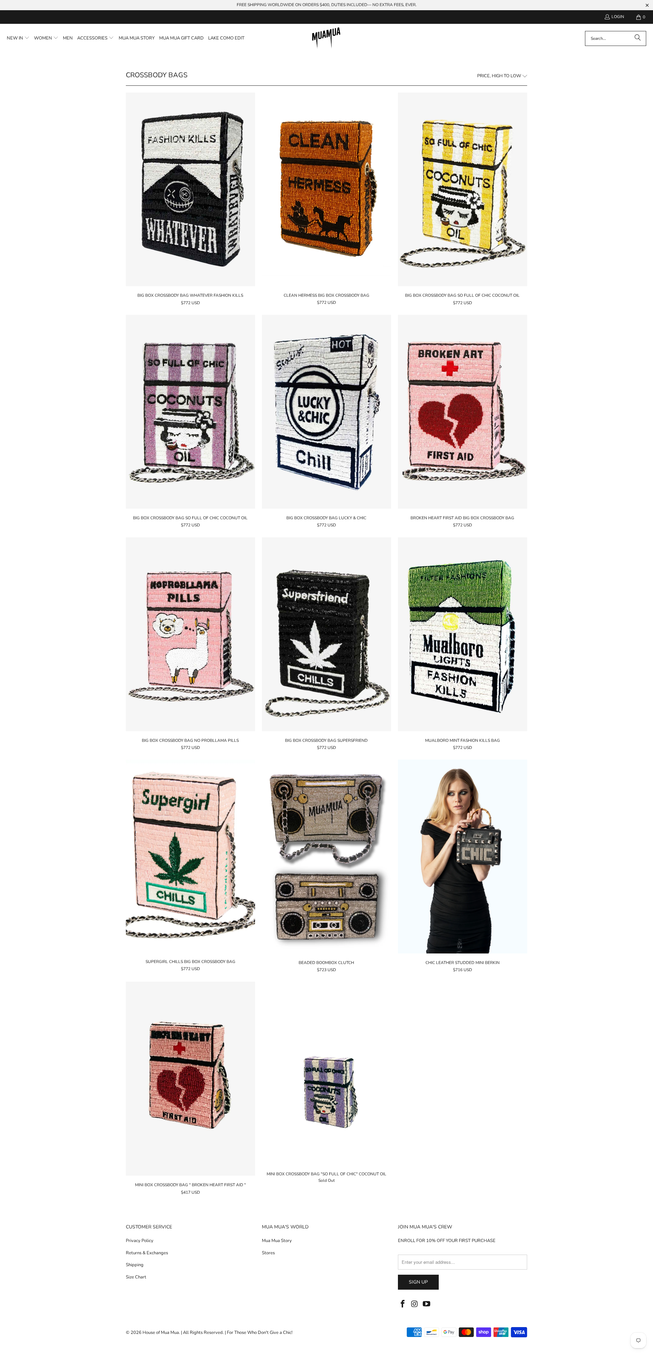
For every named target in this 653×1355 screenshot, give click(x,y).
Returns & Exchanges (147, 1253)
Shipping (135, 1265)
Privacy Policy (139, 1241)
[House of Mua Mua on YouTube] (426, 1304)
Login (618, 16)
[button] (18, 38)
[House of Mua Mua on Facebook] (403, 1304)
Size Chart (136, 1277)
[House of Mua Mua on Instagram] (415, 1304)
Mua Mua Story (277, 1241)
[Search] (637, 38)
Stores (268, 1253)
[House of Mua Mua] (326, 38)
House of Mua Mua (161, 1332)
